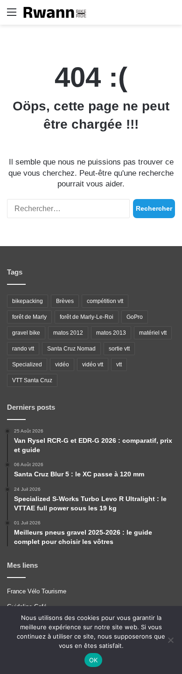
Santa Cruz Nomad (71, 348)
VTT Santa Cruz (32, 380)
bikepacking (27, 301)
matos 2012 (68, 333)
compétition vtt (105, 301)
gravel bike (26, 333)
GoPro (134, 317)
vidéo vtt (92, 364)
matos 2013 (111, 333)
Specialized (27, 364)
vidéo (62, 364)
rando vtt (23, 348)
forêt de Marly (29, 317)
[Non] (170, 640)
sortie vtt (119, 348)
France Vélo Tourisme (36, 591)
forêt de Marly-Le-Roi (86, 317)
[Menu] (11, 15)
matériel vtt (153, 333)
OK (93, 660)
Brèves (65, 301)
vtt (119, 364)
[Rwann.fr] (58, 12)
